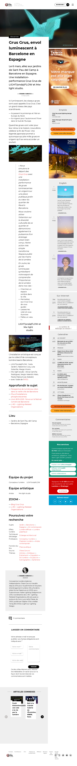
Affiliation (39, 751)
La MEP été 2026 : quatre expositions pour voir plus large (65, 364)
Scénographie (24, 560)
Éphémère (36, 560)
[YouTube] (71, 501)
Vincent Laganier (56, 423)
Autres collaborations (59, 473)
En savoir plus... (62, 213)
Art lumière (23, 558)
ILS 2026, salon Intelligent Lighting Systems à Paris (63, 375)
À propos (11, 751)
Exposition (34, 555)
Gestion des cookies (51, 753)
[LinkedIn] (60, 501)
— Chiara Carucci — (25, 94)
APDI (26, 379)
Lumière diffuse (25, 529)
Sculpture (34, 558)
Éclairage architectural (27, 535)
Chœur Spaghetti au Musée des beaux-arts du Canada (65, 397)
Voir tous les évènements (63, 406)
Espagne (22, 527)
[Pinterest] (55, 755)
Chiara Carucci (24, 551)
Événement (23, 555)
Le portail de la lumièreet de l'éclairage (19, 4)
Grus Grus (23, 174)
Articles (22, 553)
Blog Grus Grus (17, 504)
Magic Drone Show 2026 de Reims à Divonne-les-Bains (65, 352)
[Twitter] (65, 501)
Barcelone (30, 525)
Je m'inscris (63, 491)
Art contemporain (35, 527)
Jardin (21, 525)
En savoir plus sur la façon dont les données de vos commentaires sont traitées (24, 674)
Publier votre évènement (63, 411)
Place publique (25, 547)
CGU (25, 751)
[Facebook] (55, 501)
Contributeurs (17, 751)
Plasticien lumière (26, 541)
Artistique (30, 553)
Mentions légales (45, 752)
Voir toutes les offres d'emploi (63, 129)
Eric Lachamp (56, 428)
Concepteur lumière (27, 539)
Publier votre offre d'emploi (63, 133)
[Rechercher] (67, 4)
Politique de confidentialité (32, 752)
